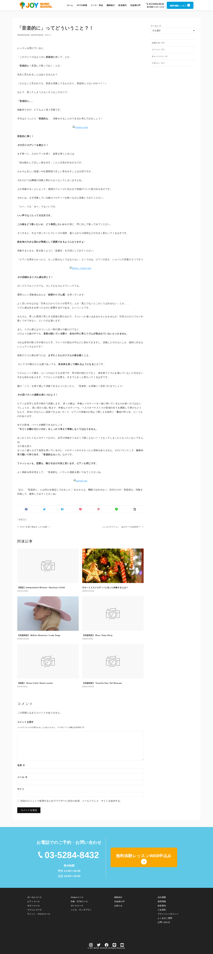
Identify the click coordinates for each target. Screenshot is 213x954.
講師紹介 (118, 897)
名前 (21, 765)
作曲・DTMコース (79, 901)
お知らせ (158, 43)
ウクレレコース (34, 910)
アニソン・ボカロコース (38, 914)
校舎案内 (162, 905)
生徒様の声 (119, 901)
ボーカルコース (34, 897)
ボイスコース (77, 905)
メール (22, 777)
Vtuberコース (77, 897)
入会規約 (162, 910)
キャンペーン (160, 56)
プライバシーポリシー (168, 914)
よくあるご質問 (165, 918)
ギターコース (33, 905)
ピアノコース (33, 901)
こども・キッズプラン (81, 910)
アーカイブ (156, 26)
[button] (26, 509)
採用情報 (162, 901)
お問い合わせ (164, 922)
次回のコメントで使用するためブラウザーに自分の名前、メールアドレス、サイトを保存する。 (71, 801)
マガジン (47, 35)
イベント (158, 49)
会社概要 (162, 897)
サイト (20, 789)
